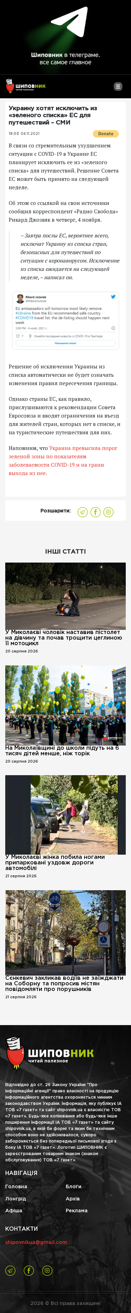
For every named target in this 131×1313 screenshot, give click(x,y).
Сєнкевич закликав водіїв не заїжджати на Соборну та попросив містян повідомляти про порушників (64, 984)
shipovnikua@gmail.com (36, 1243)
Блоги (73, 1187)
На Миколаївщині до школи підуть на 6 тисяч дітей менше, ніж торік (62, 751)
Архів (73, 1199)
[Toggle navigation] (118, 89)
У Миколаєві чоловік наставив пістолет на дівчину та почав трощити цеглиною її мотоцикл (63, 638)
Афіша (13, 1211)
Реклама (77, 1211)
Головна (16, 1187)
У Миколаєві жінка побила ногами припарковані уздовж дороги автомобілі (55, 863)
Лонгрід (15, 1199)
